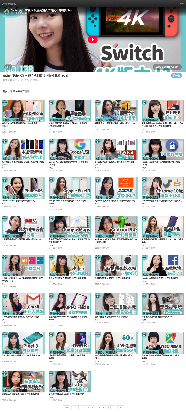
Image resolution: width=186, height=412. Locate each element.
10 (108, 407)
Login (181, 3)
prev (66, 407)
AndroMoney (9, 3)
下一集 (176, 75)
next (120, 407)
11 (113, 407)
